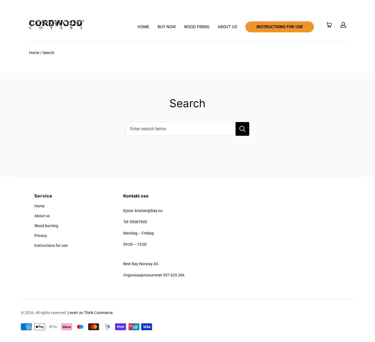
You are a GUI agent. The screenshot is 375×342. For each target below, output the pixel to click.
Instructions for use (51, 245)
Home (34, 52)
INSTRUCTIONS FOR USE (279, 26)
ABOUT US (227, 26)
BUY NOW (167, 26)
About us (42, 216)
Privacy (40, 235)
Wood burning (46, 226)
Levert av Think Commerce (90, 312)
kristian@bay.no (149, 210)
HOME (143, 26)
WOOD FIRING (196, 26)
